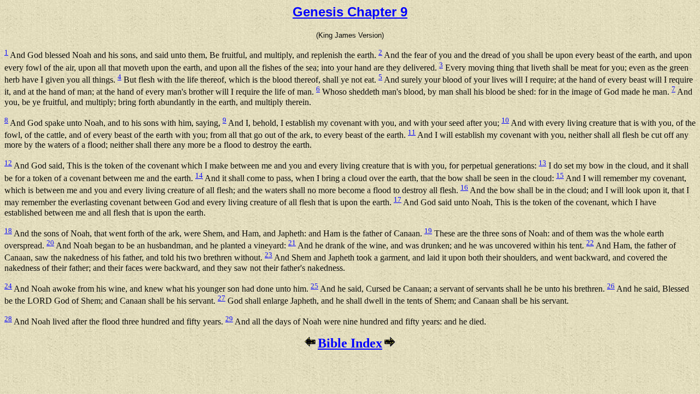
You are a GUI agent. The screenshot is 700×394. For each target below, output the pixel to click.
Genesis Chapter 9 (350, 11)
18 (8, 231)
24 (8, 286)
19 (428, 231)
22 (590, 243)
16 (464, 187)
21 (292, 243)
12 (8, 163)
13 (542, 163)
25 (314, 286)
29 (229, 319)
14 (199, 175)
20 (50, 243)
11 (412, 132)
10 (505, 120)
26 (611, 286)
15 (560, 175)
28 (8, 319)
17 (397, 199)
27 (221, 298)
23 (268, 255)
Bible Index (350, 343)
